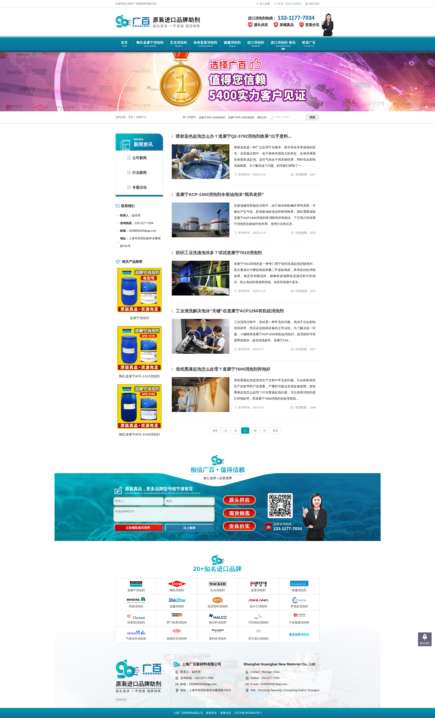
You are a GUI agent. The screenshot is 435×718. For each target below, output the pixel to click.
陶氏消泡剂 (177, 590)
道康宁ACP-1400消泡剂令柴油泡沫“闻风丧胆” (220, 194)
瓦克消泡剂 (217, 590)
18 (255, 430)
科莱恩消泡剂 (136, 622)
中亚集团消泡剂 (299, 622)
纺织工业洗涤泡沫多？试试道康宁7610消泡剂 (219, 252)
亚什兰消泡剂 (258, 606)
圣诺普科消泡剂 (217, 606)
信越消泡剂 (177, 606)
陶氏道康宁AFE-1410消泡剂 (139, 376)
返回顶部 (425, 643)
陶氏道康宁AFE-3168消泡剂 (139, 434)
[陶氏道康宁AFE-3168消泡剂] (139, 406)
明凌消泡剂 (136, 606)
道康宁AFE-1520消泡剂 (241, 117)
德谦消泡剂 (299, 590)
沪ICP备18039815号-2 (248, 712)
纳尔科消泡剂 (217, 622)
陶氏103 (261, 117)
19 (264, 430)
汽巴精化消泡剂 (258, 622)
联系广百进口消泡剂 (289, 3)
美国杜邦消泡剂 (177, 638)
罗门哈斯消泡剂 (177, 622)
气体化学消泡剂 (136, 638)
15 (225, 430)
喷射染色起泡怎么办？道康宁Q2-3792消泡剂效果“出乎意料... (234, 136)
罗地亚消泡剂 (299, 606)
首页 (130, 117)
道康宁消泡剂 (139, 318)
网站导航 (314, 3)
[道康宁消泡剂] (139, 289)
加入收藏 (265, 3)
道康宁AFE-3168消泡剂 (212, 117)
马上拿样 (189, 528)
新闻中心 (141, 117)
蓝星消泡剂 (258, 590)
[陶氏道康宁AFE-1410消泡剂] (139, 348)
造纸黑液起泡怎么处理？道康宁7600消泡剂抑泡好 (223, 369)
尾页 (275, 430)
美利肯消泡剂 (217, 638)
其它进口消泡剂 (258, 638)
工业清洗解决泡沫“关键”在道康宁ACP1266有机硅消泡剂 (230, 310)
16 (235, 430)
